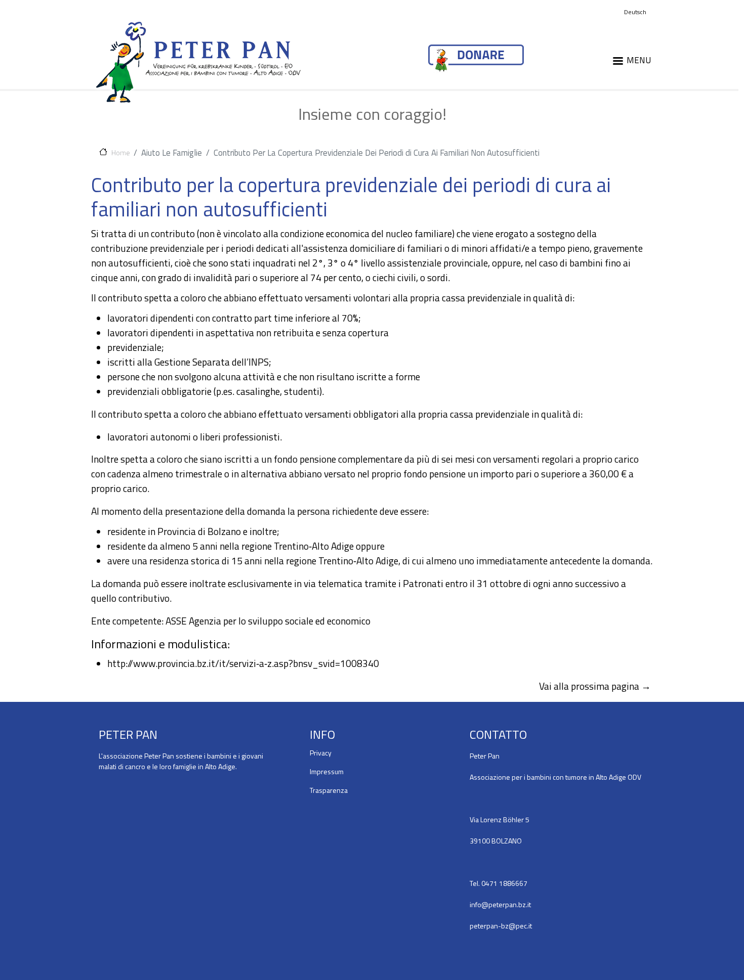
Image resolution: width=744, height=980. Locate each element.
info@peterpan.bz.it (500, 904)
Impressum (327, 771)
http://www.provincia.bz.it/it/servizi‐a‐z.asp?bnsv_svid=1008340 (243, 663)
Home (120, 152)
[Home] (198, 62)
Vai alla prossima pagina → (595, 686)
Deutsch (635, 12)
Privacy (321, 752)
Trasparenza (329, 790)
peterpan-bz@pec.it (501, 925)
